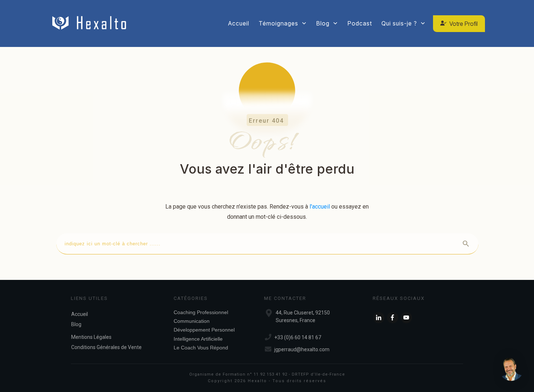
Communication (192, 321)
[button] (511, 369)
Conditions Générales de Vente (106, 347)
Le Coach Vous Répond (201, 348)
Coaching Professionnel (201, 312)
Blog (76, 324)
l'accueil (320, 206)
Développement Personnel (204, 330)
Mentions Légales (91, 337)
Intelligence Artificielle (198, 339)
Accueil (79, 314)
